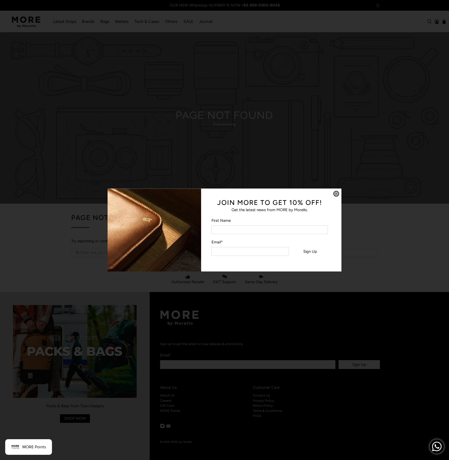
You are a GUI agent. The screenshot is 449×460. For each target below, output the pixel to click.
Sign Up (310, 251)
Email (217, 242)
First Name (221, 220)
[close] (336, 193)
